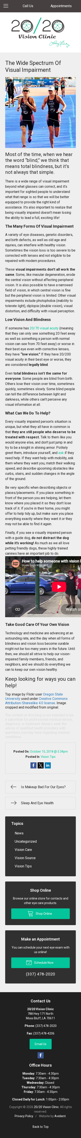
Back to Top (41, 1126)
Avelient (60, 1116)
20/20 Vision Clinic (46, 1107)
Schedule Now (43, 962)
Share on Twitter (41, 765)
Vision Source (25, 858)
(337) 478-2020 (46, 1026)
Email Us (40, 1044)
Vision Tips (48, 756)
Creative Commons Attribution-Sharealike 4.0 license (36, 701)
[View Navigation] (7, 6)
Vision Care (23, 850)
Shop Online (43, 913)
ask (61, 453)
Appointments (61, 6)
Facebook (41, 1055)
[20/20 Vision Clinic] (40, 33)
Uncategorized (26, 841)
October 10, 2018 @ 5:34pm (49, 751)
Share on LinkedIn (48, 765)
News (19, 833)
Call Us (28, 6)
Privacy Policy (24, 1116)
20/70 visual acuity (44, 328)
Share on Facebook (33, 765)
